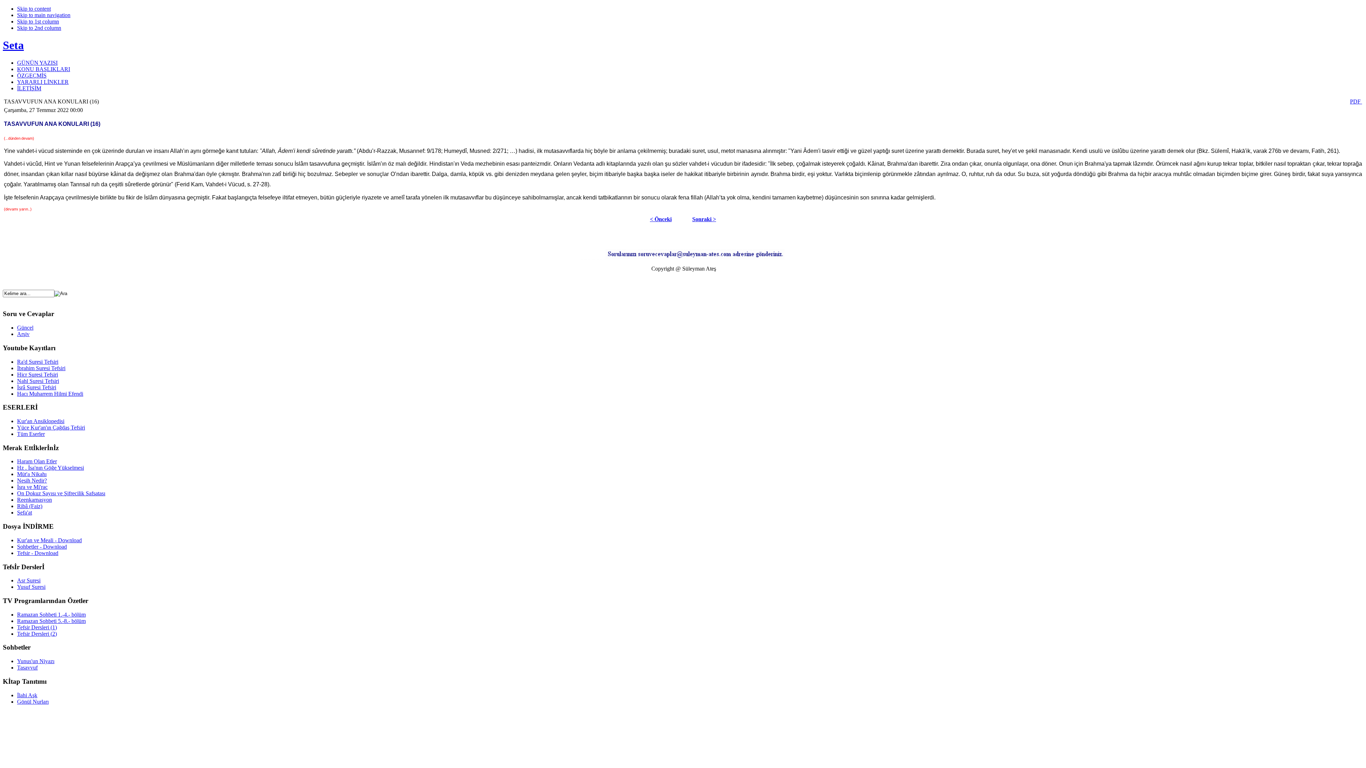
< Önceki (661, 219)
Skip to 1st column (38, 21)
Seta (13, 45)
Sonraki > (704, 219)
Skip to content (34, 9)
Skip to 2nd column (39, 28)
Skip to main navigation (43, 15)
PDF (1356, 101)
